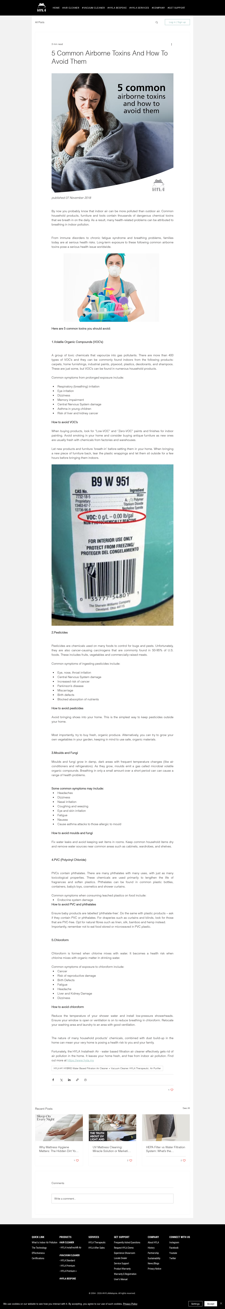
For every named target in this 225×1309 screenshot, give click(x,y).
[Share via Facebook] (53, 1079)
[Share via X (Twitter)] (61, 1079)
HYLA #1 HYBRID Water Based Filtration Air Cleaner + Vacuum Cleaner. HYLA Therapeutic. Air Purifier (107, 1068)
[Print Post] (85, 1079)
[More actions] (171, 44)
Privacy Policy (130, 1303)
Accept (210, 1303)
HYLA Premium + (69, 1271)
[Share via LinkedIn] (69, 1079)
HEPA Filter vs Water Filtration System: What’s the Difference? (165, 1149)
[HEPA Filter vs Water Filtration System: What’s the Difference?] (166, 1127)
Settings (195, 1303)
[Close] (221, 1303)
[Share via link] (77, 1079)
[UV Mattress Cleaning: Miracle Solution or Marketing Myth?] (112, 1127)
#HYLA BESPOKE (67, 1278)
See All (186, 1108)
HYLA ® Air (71, 1247)
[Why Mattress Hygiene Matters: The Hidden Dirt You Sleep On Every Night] (59, 1127)
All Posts (39, 22)
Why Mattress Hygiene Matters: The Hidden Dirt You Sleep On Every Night (58, 1149)
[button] (71, 8)
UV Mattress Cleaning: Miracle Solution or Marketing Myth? (112, 1149)
